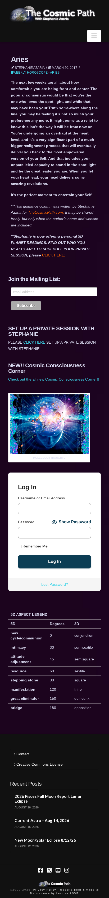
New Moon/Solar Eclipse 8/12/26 (45, 840)
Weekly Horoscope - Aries (36, 72)
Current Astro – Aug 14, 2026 (42, 820)
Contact (22, 754)
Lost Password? (54, 584)
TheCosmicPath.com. (46, 212)
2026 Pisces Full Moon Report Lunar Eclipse (48, 799)
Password (26, 522)
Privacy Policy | (46, 889)
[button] (94, 36)
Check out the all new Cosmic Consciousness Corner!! (53, 379)
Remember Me (34, 546)
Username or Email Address (41, 498)
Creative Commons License (39, 764)
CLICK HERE (53, 255)
